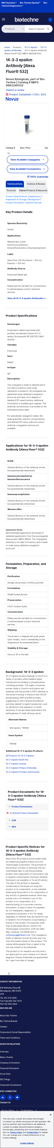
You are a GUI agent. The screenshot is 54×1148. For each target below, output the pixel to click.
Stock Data (5, 1074)
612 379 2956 (10, 998)
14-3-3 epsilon (31, 47)
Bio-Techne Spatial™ (30, 3)
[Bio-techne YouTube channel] (17, 1097)
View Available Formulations (25, 169)
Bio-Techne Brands (8, 1021)
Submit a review (15, 90)
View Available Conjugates (26, 159)
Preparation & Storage (16, 199)
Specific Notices (34, 202)
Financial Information (9, 1068)
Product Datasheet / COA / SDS (27, 94)
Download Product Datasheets (24, 813)
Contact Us (5, 1102)
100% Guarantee (39, 176)
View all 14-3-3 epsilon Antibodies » (26, 298)
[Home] (27, 19)
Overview (4, 1051)
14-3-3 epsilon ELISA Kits (17, 759)
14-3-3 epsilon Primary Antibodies (21, 768)
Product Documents (15, 202)
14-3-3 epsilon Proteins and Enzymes (22, 772)
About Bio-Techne (8, 1015)
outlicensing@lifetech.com (18, 935)
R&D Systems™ (9, 3)
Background (34, 199)
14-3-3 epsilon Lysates (16, 764)
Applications (35, 196)
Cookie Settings (27, 1143)
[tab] (15, 184)
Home (7, 47)
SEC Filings (5, 1079)
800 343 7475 (15, 1001)
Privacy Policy (8, 1110)
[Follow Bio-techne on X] (10, 1097)
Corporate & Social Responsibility (15, 1032)
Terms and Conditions (10, 1038)
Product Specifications (16, 196)
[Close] (51, 1115)
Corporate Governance (10, 1085)
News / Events (6, 1057)
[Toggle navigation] (4, 19)
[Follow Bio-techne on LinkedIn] (3, 1097)
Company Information (10, 1063)
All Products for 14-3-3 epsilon (20, 755)
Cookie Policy (27, 1110)
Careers (3, 1026)
